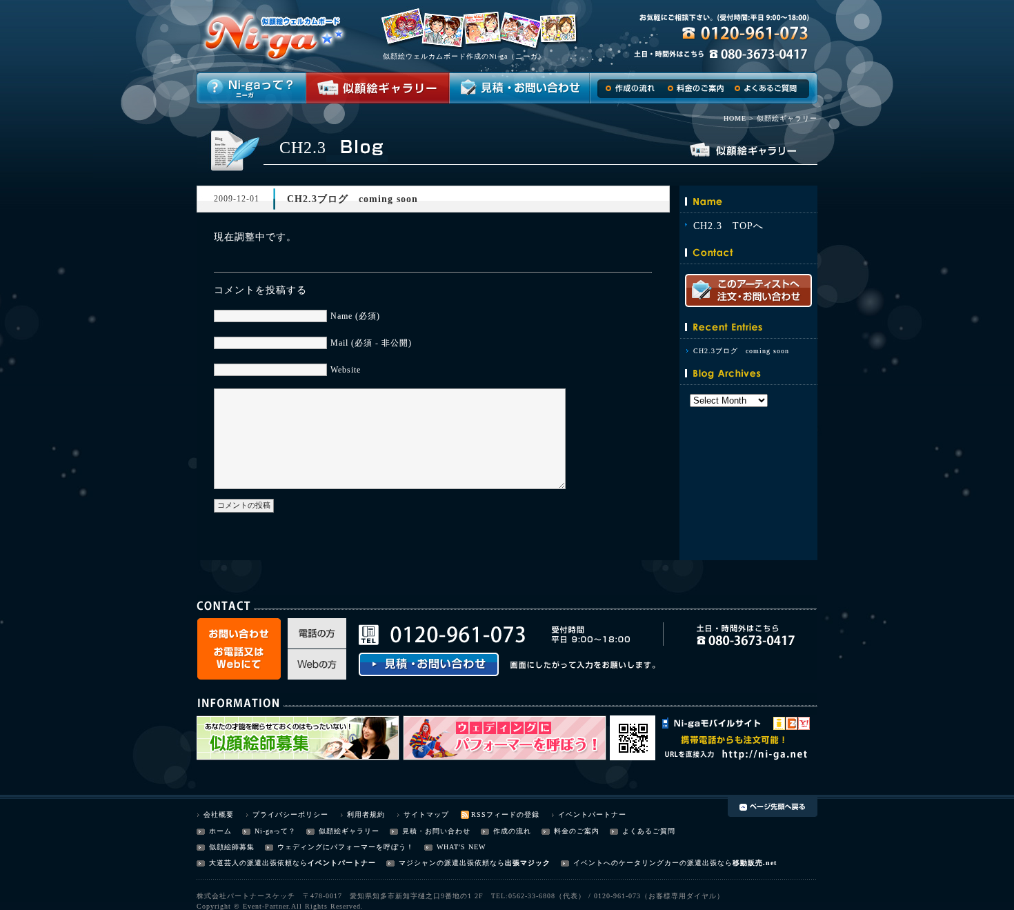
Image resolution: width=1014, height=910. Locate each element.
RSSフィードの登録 (505, 814)
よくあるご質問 (648, 831)
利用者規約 (366, 814)
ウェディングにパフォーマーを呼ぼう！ (345, 847)
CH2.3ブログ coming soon (741, 351)
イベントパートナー (592, 814)
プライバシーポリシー (290, 814)
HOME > (739, 118)
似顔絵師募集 (232, 847)
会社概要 (218, 814)
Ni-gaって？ (275, 831)
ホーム (220, 831)
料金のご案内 (576, 831)
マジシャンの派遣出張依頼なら (452, 863)
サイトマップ (426, 814)
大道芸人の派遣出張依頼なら (258, 863)
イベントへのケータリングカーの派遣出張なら (653, 863)
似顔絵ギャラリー (349, 831)
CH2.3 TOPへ (728, 226)
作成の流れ (512, 831)
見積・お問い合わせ (436, 831)
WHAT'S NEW (461, 847)
